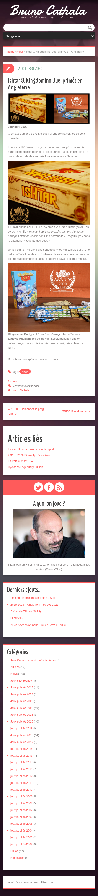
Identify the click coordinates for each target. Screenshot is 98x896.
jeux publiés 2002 (21, 844)
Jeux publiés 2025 (21, 687)
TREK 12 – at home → (76, 411)
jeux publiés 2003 (21, 837)
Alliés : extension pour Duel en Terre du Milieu (38, 625)
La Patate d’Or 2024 (20, 461)
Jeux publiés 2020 (21, 721)
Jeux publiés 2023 (21, 701)
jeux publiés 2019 (21, 728)
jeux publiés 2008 (21, 803)
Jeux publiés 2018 (21, 735)
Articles (15, 667)
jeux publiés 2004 (21, 830)
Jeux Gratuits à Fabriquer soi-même (32, 660)
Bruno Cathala (47, 10)
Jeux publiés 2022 (21, 708)
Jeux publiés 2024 (21, 694)
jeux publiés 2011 (21, 783)
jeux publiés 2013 (21, 769)
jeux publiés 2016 (21, 748)
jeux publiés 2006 (21, 817)
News (19, 51)
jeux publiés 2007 (21, 810)
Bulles (14, 851)
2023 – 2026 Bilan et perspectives (29, 455)
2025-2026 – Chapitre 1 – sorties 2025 (34, 604)
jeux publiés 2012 (21, 776)
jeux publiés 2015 (21, 755)
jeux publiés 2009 (21, 796)
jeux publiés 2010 (21, 789)
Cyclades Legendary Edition (25, 467)
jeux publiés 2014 (21, 762)
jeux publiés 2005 (21, 823)
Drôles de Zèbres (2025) (25, 611)
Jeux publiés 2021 (21, 714)
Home (10, 51)
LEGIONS (16, 618)
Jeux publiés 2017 (21, 742)
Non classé (17, 857)
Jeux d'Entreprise (21, 680)
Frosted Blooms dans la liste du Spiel (31, 449)
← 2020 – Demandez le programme (26, 411)
